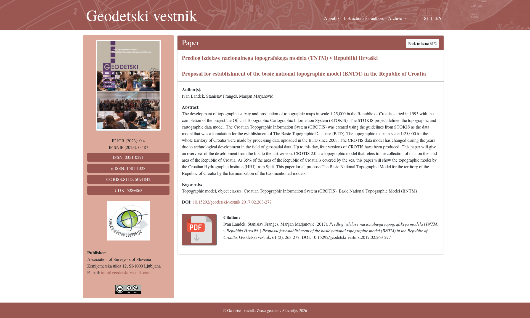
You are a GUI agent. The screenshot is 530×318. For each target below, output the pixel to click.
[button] (199, 229)
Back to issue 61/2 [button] (422, 43)
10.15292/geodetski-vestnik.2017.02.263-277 (232, 202)
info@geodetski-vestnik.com (125, 272)
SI (426, 18)
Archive (395, 18)
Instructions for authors (364, 18)
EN (438, 18)
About (330, 18)
